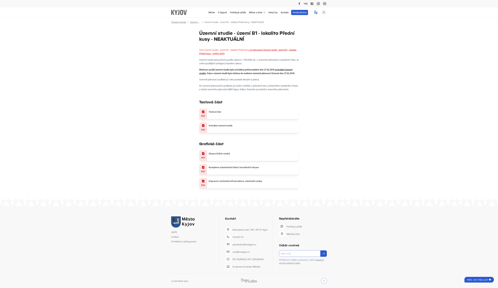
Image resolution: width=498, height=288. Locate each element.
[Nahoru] (324, 281)
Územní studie (197, 22)
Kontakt (285, 12)
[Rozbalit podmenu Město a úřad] (264, 12)
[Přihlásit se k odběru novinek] (323, 253)
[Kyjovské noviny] (312, 4)
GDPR (174, 232)
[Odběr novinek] (303, 253)
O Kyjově (222, 12)
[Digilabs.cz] (249, 280)
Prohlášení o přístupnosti (183, 241)
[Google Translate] (316, 12)
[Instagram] (318, 4)
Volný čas (273, 12)
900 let (211, 12)
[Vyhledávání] (324, 12)
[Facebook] (299, 4)
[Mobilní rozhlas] (325, 4)
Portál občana (299, 12)
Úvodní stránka (178, 22)
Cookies (175, 236)
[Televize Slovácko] (305, 4)
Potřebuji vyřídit (238, 12)
